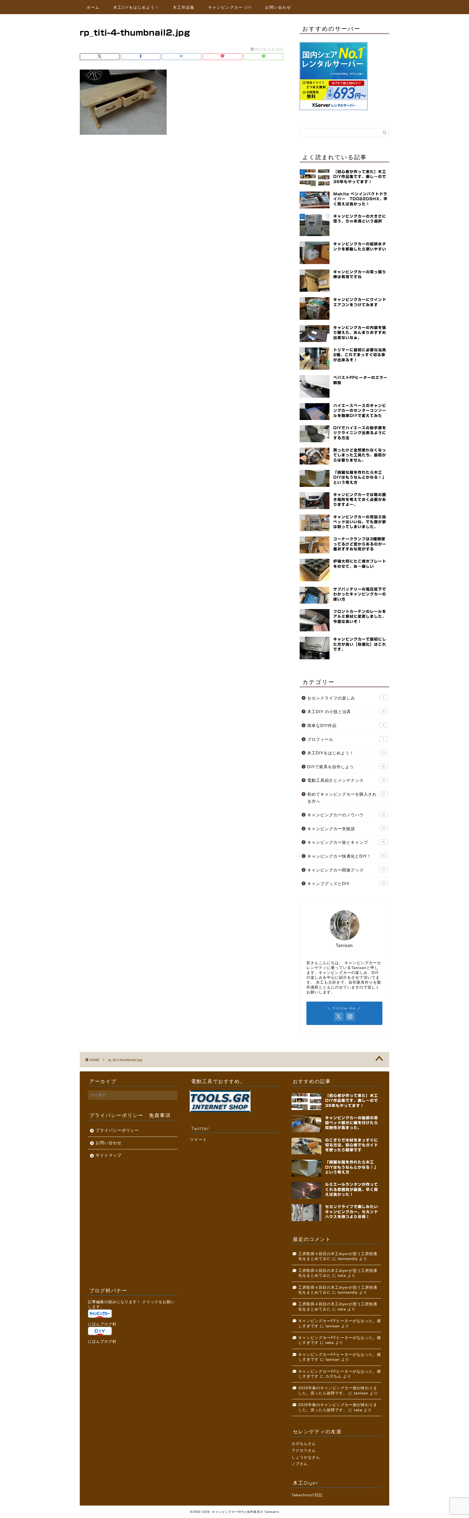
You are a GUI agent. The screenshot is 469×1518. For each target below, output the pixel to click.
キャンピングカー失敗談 (346, 828)
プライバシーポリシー (117, 1130)
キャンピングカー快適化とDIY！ (346, 856)
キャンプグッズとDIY (346, 883)
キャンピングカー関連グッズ (346, 870)
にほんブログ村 (102, 1324)
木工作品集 (184, 7)
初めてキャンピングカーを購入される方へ (346, 798)
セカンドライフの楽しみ (345, 698)
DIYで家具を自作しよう (346, 766)
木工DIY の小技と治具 (346, 711)
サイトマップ (109, 1155)
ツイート (198, 1139)
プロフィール (345, 739)
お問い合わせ (278, 7)
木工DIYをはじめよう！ (136, 7)
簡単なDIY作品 (345, 725)
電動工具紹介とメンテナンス (346, 780)
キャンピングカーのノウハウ (346, 815)
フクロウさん (303, 1450)
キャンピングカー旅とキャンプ (346, 842)
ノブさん (299, 1464)
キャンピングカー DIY (230, 7)
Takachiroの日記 (307, 1495)
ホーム (93, 7)
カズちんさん (303, 1444)
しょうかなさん (305, 1457)
